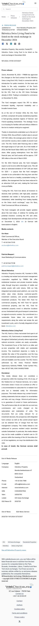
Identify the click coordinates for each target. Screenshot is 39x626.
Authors (19, 605)
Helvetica (5, 546)
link (22, 222)
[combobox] (19, 9)
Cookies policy (19, 609)
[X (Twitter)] (19, 621)
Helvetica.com (11, 326)
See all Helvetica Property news (14, 550)
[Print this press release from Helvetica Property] (19, 43)
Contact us (20, 594)
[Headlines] (14, 3)
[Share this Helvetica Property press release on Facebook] (3, 43)
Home (4, 17)
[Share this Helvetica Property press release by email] (15, 43)
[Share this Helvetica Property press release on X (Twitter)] (7, 43)
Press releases (14, 17)
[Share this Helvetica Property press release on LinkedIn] (11, 43)
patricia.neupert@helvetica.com (12, 266)
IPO (4, 542)
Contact (19, 601)
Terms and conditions (19, 613)
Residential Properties (29, 542)
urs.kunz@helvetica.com (10, 245)
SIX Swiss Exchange (14, 542)
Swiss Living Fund (17, 546)
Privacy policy (19, 617)
